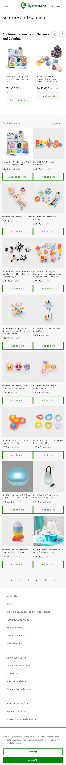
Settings (33, 751)
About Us (11, 596)
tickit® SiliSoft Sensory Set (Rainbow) (44, 163)
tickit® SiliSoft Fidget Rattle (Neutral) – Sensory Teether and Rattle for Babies (16, 331)
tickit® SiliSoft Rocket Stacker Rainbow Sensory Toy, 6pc (15, 550)
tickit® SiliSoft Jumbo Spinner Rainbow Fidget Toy (15, 441)
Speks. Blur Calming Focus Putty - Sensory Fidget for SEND (17, 79)
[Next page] (54, 579)
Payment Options (16, 711)
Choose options (17, 176)
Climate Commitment (18, 689)
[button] (6, 5)
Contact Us (12, 673)
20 (46, 579)
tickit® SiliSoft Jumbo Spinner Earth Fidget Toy (46, 386)
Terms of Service (15, 635)
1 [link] (11, 579)
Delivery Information (18, 665)
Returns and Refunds (18, 703)
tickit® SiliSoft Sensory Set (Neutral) (44, 217)
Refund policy (14, 643)
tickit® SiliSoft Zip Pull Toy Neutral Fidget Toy (48, 329)
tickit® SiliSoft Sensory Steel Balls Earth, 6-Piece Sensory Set (17, 386)
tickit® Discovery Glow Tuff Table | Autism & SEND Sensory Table (16, 496)
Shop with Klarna (16, 681)
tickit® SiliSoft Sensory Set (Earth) (17, 216)
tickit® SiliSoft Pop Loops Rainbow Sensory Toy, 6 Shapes (48, 441)
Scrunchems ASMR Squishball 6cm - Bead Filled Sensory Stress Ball (48, 79)
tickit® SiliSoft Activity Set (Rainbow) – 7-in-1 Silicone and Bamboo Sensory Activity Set (47, 274)
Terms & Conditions (17, 619)
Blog (9, 604)
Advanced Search (16, 657)
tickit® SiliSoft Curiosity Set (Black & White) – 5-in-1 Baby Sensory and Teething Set (17, 274)
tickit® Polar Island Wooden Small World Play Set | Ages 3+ (48, 550)
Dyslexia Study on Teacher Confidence (28, 611)
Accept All (32, 760)
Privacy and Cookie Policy (21, 719)
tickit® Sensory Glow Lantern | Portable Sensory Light (46, 496)
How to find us (14, 627)
